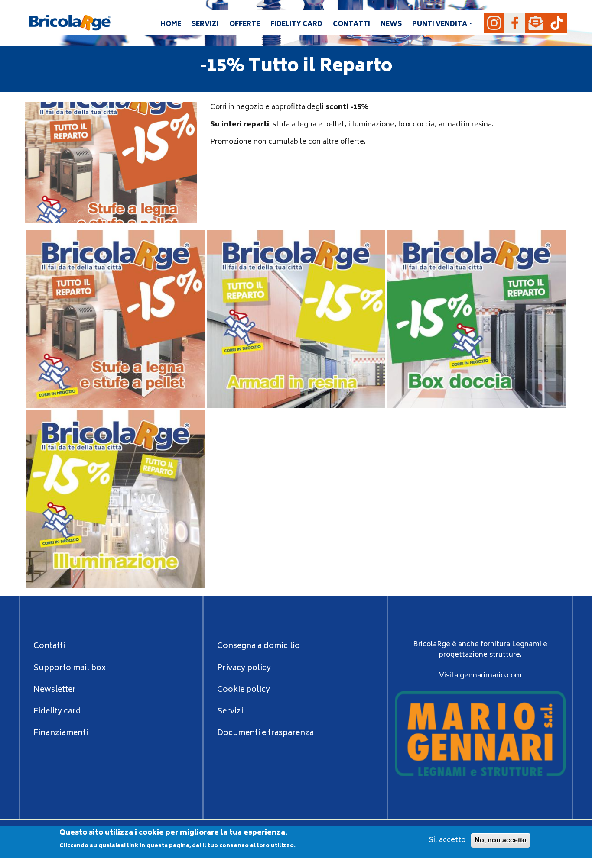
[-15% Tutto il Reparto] (115, 319)
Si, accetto (447, 840)
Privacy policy (244, 668)
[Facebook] (514, 23)
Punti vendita (439, 24)
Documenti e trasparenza (265, 733)
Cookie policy (243, 690)
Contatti (351, 24)
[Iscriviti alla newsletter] (535, 23)
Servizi (205, 24)
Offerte (244, 24)
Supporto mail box (69, 668)
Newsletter (54, 690)
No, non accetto (501, 840)
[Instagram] (494, 23)
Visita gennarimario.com (480, 676)
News (391, 24)
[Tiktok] (556, 23)
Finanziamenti (60, 733)
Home (170, 24)
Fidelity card (296, 24)
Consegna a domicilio (258, 646)
